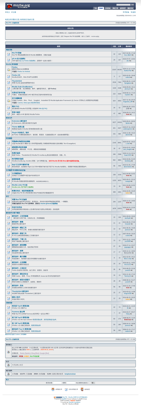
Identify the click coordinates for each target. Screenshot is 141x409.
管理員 (21, 356)
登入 (8, 12)
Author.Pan (127, 70)
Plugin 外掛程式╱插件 (20, 132)
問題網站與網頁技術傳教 (21, 141)
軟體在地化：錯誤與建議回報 (22, 191)
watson (127, 331)
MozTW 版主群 (34, 356)
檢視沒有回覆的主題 (12, 19)
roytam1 (127, 94)
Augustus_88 (127, 101)
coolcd (128, 235)
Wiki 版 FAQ (43, 108)
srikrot (128, 77)
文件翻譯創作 (17, 173)
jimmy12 (128, 89)
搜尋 (134, 12)
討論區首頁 (15, 23)
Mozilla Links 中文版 (19, 185)
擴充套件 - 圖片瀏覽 (19, 256)
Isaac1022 (127, 155)
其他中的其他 (17, 207)
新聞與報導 (16, 179)
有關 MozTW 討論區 (19, 199)
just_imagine (127, 149)
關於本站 (130, 8)
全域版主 (26, 356)
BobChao (127, 319)
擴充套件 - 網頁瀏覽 (19, 245)
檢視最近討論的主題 (27, 19)
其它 (7, 196)
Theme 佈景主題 (18, 127)
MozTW (23, 6)
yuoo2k (127, 270)
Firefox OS (16, 75)
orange (127, 181)
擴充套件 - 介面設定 (19, 268)
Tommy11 (127, 276)
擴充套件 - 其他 (17, 285)
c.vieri (128, 143)
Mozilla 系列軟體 (12, 64)
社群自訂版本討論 (18, 92)
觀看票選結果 (37, 319)
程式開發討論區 (18, 159)
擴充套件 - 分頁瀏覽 (19, 262)
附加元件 (9, 118)
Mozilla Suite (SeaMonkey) (22, 87)
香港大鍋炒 (16, 112)
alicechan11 (128, 167)
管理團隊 (23, 334)
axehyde (128, 218)
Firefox (14, 67)
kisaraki (127, 224)
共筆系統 (107, 8)
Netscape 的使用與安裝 (32, 103)
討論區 (101, 8)
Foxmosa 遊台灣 (18, 312)
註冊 (14, 12)
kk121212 (127, 264)
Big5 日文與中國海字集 (20, 164)
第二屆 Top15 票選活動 (20, 323)
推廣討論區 (16, 153)
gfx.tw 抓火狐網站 (18, 58)
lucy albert (127, 55)
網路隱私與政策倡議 (19, 147)
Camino (20, 103)
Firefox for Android (24, 71)
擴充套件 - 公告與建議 (20, 216)
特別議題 (9, 138)
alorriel (128, 135)
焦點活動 (9, 49)
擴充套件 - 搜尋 (17, 251)
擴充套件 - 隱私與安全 (20, 274)
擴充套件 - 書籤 (17, 222)
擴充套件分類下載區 (13, 213)
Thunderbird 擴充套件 (20, 291)
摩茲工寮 (115, 8)
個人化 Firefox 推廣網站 (27, 61)
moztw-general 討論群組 (49, 203)
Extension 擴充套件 (19, 121)
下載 (95, 8)
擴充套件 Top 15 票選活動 (21, 329)
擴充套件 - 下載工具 (19, 239)
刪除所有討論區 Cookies (12, 334)
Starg (128, 314)
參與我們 (123, 8)
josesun (127, 230)
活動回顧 (9, 303)
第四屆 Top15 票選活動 (20, 306)
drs (128, 61)
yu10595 (128, 241)
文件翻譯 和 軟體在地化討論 (15, 170)
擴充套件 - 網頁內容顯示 (21, 280)
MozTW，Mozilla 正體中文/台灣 (72, 397)
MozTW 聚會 (16, 53)
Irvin (127, 114)
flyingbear (127, 83)
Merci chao (128, 258)
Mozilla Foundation (74, 402)
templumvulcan (70, 374)
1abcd (128, 193)
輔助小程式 (16, 297)
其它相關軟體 (17, 98)
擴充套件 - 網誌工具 (19, 227)
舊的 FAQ (15, 106)
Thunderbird (17, 81)
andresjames (127, 129)
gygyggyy (127, 247)
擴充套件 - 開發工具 (19, 233)
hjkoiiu (128, 123)
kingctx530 (127, 293)
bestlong (128, 161)
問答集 (126, 12)
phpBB (64, 399)
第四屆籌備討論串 (50, 319)
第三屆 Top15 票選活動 (20, 317)
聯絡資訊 (84, 397)
